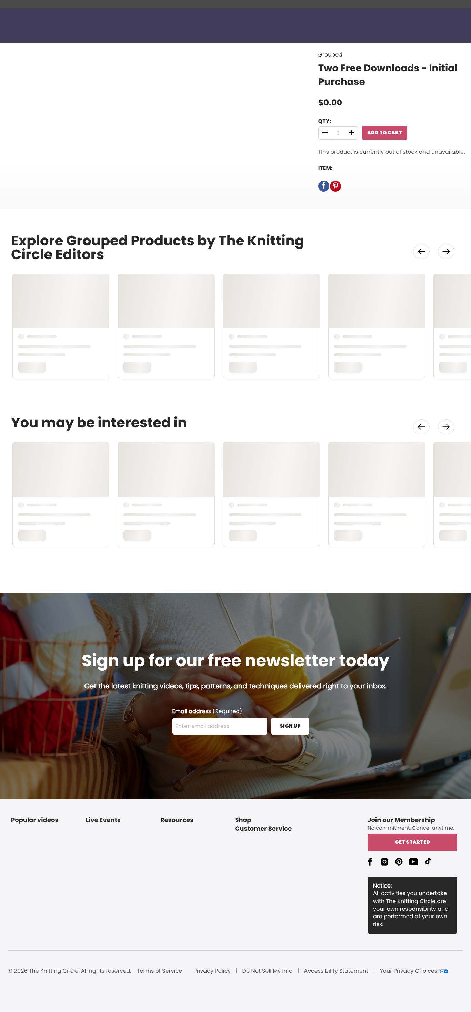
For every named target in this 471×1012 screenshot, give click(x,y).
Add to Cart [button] (384, 132)
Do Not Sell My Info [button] (267, 971)
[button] (325, 133)
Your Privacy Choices (408, 971)
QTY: (324, 121)
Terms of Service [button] (159, 971)
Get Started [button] (412, 842)
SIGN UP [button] (290, 725)
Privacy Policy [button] (212, 971)
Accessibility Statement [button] (336, 971)
